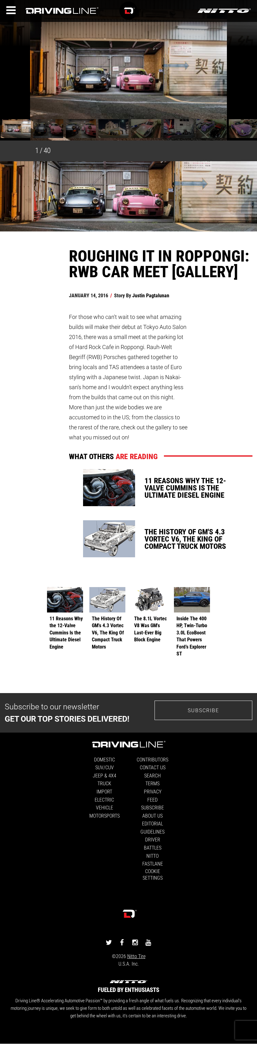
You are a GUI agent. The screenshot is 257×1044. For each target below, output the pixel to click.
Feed (152, 799)
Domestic (104, 759)
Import (104, 791)
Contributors (152, 759)
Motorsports (104, 815)
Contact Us (152, 767)
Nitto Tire (136, 956)
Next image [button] (242, 75)
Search (152, 775)
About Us (152, 815)
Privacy (152, 791)
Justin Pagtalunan (150, 295)
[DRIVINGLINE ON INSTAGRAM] (135, 942)
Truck (104, 783)
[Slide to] (16, 129)
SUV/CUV (104, 767)
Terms (152, 783)
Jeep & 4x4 (104, 775)
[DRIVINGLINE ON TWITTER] (109, 942)
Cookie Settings (153, 874)
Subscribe (203, 710)
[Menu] (11, 10)
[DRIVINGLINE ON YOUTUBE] (148, 942)
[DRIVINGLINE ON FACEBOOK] (122, 942)
